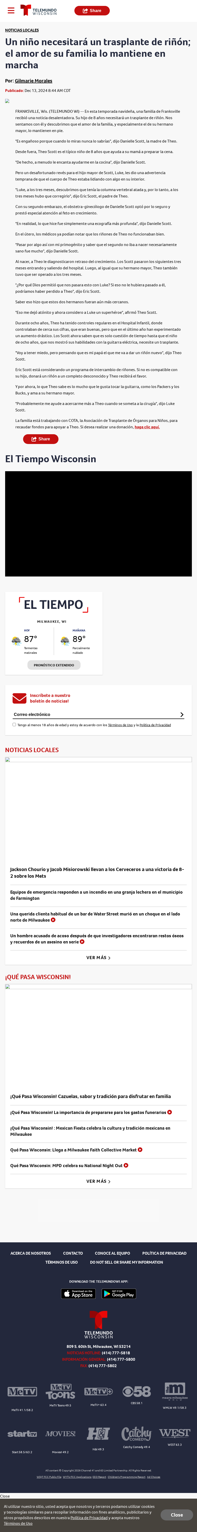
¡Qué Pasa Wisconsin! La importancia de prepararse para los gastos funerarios (88, 1112)
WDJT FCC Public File (49, 1477)
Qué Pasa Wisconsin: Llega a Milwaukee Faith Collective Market (74, 1150)
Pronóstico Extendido (54, 665)
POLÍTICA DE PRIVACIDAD (164, 1253)
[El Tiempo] (54, 611)
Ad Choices (153, 1477)
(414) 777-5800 (121, 1359)
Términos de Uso (120, 725)
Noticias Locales (22, 30)
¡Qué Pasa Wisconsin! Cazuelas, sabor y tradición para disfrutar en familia (90, 1096)
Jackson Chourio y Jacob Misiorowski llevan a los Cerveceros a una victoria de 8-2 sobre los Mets (97, 873)
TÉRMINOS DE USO (61, 1262)
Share (95, 10)
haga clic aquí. (147, 427)
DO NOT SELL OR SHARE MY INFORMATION (126, 1262)
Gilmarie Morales (33, 80)
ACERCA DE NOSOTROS (31, 1253)
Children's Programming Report (126, 1477)
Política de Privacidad (155, 725)
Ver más (97, 957)
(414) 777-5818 (116, 1353)
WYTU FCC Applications (77, 1477)
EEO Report (99, 1477)
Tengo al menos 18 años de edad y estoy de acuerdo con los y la (94, 725)
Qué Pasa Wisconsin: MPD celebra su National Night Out (67, 1165)
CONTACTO (73, 1253)
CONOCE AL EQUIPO (112, 1253)
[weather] (17, 641)
